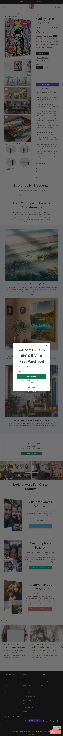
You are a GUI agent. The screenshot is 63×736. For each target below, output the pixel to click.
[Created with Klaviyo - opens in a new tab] (31, 392)
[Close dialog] (47, 345)
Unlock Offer (31, 376)
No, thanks (31, 387)
